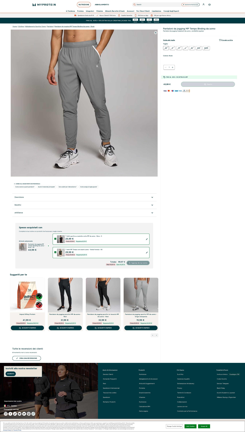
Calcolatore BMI (144, 406)
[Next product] (156, 335)
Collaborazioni (182, 402)
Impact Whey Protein (27, 314)
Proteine (80, 11)
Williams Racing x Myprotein (226, 397)
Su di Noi (180, 374)
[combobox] (166, 4)
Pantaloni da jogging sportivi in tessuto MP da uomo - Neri (103, 315)
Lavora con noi (182, 406)
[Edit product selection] (147, 239)
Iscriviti (10, 374)
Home (15, 26)
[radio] (166, 48)
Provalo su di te (227, 40)
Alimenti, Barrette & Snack (115, 11)
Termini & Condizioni (184, 393)
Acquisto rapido (29, 328)
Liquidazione (156, 11)
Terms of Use (17, 430)
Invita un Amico (228, 374)
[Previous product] (153, 335)
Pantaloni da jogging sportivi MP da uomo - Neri (65, 315)
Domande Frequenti (110, 379)
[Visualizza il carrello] (209, 4)
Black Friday (221, 388)
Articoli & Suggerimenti (147, 383)
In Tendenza (70, 11)
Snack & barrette (144, 393)
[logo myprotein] (44, 4)
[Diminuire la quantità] (166, 67)
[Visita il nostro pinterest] (29, 414)
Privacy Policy (7, 430)
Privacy (179, 388)
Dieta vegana (143, 411)
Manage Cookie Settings (174, 426)
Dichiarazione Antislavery (185, 383)
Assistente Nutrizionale (191, 4)
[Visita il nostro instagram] (6, 414)
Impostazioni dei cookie (13, 401)
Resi (104, 383)
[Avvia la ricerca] (134, 4)
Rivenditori (180, 397)
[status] (169, 67)
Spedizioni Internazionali (111, 388)
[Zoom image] (155, 32)
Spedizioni (106, 397)
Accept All (204, 426)
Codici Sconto (222, 379)
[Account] (204, 4)
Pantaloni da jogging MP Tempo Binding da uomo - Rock (74, 26)
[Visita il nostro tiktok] (15, 414)
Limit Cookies (190, 426)
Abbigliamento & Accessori (148, 379)
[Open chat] (33, 414)
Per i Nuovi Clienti (143, 11)
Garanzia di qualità (183, 379)
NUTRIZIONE (84, 5)
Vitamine (99, 11)
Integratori (90, 11)
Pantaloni (50, 26)
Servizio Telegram (223, 383)
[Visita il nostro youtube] (19, 414)
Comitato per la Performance (187, 411)
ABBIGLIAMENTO (102, 5)
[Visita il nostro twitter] (24, 414)
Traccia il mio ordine (109, 393)
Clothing (21, 26)
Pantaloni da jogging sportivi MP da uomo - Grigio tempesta (141, 315)
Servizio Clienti (108, 374)
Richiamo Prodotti (109, 402)
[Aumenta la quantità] (172, 67)
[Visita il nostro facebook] (10, 414)
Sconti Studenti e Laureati (226, 393)
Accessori (130, 11)
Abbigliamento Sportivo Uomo (35, 26)
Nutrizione (142, 374)
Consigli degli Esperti (171, 11)
